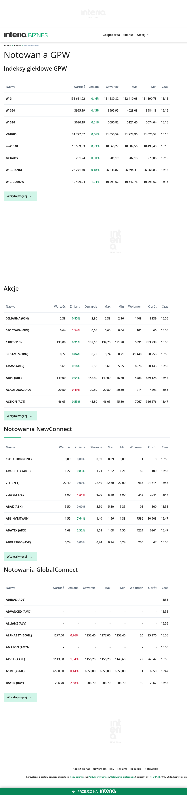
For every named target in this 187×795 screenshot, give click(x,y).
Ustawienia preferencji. (122, 776)
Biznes (17, 45)
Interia (7, 45)
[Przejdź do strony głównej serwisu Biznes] (38, 35)
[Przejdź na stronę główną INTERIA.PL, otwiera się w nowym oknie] (15, 35)
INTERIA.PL (155, 776)
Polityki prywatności (98, 776)
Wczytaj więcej (17, 196)
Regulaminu (76, 776)
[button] (143, 34)
